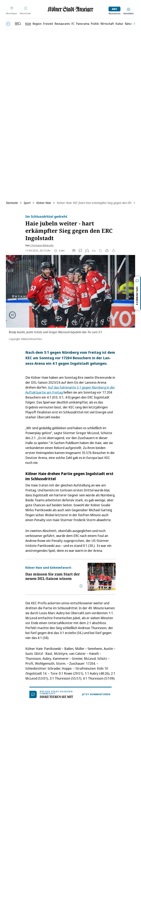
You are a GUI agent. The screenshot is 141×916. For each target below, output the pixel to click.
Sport (27, 203)
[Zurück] (8, 23)
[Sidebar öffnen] (17, 23)
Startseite (12, 203)
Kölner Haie (43, 203)
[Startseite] (70, 9)
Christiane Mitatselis (42, 245)
